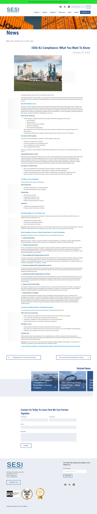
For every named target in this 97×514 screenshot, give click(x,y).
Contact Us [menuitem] (85, 12)
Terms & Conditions (22, 506)
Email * (22, 424)
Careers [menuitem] (76, 12)
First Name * (24, 417)
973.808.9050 (13, 477)
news (7, 41)
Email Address (67, 468)
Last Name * (52, 417)
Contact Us (13, 482)
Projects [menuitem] (44, 12)
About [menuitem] (69, 12)
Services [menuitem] (36, 12)
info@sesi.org (13, 475)
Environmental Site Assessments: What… (71, 357)
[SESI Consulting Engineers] (13, 10)
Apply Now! (66, 2)
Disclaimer (15, 506)
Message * (23, 431)
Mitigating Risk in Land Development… (24, 357)
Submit (26, 445)
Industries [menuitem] (53, 12)
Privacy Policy (9, 506)
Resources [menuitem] (62, 12)
